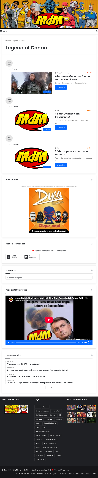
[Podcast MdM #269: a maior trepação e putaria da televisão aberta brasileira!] (91, 408)
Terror (58, 451)
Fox (44, 427)
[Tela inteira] (89, 342)
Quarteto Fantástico (50, 447)
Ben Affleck (56, 411)
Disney (38, 423)
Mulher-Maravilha (50, 443)
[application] (49, 320)
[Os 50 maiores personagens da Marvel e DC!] (71, 407)
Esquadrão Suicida (50, 423)
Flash (37, 427)
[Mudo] (85, 342)
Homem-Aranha (41, 435)
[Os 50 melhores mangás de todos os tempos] (81, 414)
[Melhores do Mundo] (49, 14)
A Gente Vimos (78, 474)
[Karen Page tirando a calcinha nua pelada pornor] (81, 420)
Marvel (38, 443)
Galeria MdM (91, 474)
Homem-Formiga (55, 435)
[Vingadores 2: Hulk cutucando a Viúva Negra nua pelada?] (71, 414)
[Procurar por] (97, 31)
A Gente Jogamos (51, 474)
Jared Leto (39, 439)
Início (9, 41)
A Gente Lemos (66, 474)
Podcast (40, 474)
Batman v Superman (42, 411)
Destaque (59, 419)
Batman (45, 407)
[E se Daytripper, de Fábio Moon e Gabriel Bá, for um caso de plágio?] (91, 414)
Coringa (52, 415)
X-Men (59, 455)
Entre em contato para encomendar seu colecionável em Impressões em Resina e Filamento (49, 186)
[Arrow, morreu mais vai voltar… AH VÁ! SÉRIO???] (91, 420)
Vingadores (39, 455)
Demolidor (49, 419)
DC (60, 415)
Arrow (38, 407)
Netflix (38, 447)
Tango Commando (63, 73)
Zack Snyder (40, 459)
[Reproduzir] (8, 342)
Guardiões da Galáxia (43, 431)
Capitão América (41, 415)
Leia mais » (61, 87)
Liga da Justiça (51, 439)
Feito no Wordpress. (61, 470)
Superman (48, 451)
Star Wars (39, 451)
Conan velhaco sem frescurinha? (67, 115)
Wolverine (50, 455)
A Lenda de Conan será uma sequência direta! (72, 77)
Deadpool (39, 419)
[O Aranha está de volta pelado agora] (71, 420)
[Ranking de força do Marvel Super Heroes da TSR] (81, 407)
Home (33, 474)
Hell (58, 110)
